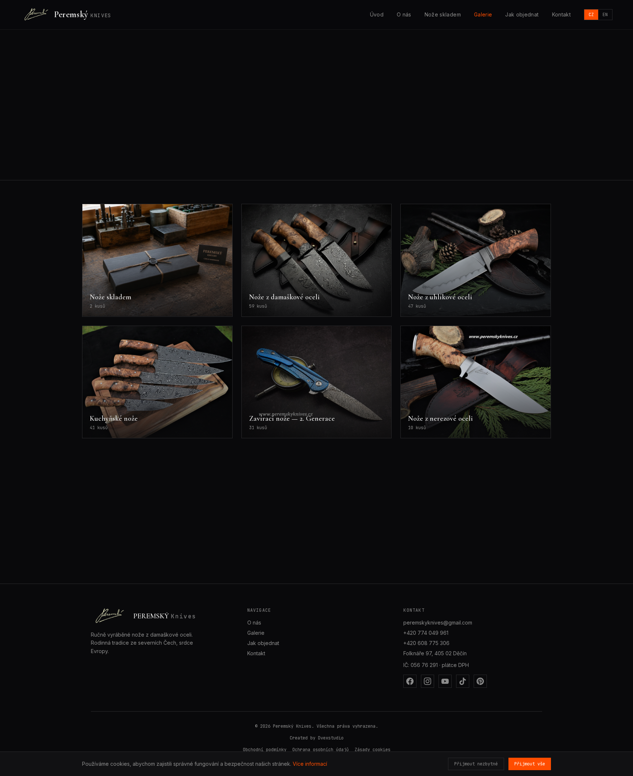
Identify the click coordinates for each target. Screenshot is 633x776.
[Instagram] (427, 681)
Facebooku (175, 129)
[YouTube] (445, 681)
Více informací (310, 764)
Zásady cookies (372, 750)
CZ (591, 15)
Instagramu (214, 129)
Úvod (377, 14)
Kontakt (561, 14)
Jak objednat (521, 14)
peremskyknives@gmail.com (437, 622)
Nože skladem (443, 14)
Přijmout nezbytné (476, 764)
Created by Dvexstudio (317, 738)
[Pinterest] (480, 681)
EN (605, 15)
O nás (404, 14)
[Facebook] (410, 681)
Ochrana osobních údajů (320, 750)
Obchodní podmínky (264, 750)
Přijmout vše (529, 764)
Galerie (483, 14)
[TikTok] (462, 681)
